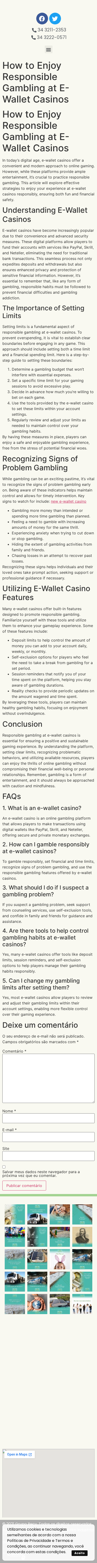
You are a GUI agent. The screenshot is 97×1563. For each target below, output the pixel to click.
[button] (49, 49)
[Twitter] (55, 18)
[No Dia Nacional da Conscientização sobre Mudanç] (37, 1304)
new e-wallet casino (68, 501)
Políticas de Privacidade (29, 1540)
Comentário (14, 1051)
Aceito (79, 1553)
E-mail (9, 1130)
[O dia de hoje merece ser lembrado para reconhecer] (82, 1304)
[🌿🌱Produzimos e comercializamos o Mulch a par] (15, 1259)
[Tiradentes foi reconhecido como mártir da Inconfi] (82, 1237)
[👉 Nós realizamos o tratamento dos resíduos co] (15, 1237)
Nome (9, 1111)
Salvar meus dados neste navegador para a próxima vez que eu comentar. (41, 1173)
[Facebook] (42, 18)
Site (5, 1148)
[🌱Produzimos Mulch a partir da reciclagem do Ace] (82, 1214)
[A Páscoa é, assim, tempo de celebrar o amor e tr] (60, 1259)
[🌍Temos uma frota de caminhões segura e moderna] (37, 1214)
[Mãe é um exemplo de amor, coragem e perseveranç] (60, 1214)
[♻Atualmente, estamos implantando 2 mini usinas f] (37, 1259)
